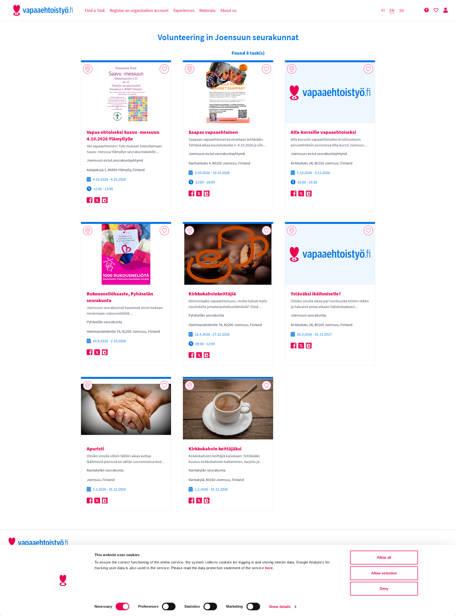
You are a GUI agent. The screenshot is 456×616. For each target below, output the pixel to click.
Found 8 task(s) (248, 53)
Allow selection (384, 573)
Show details (279, 607)
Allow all (384, 557)
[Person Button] (445, 10)
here (269, 568)
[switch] (169, 606)
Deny (384, 589)
